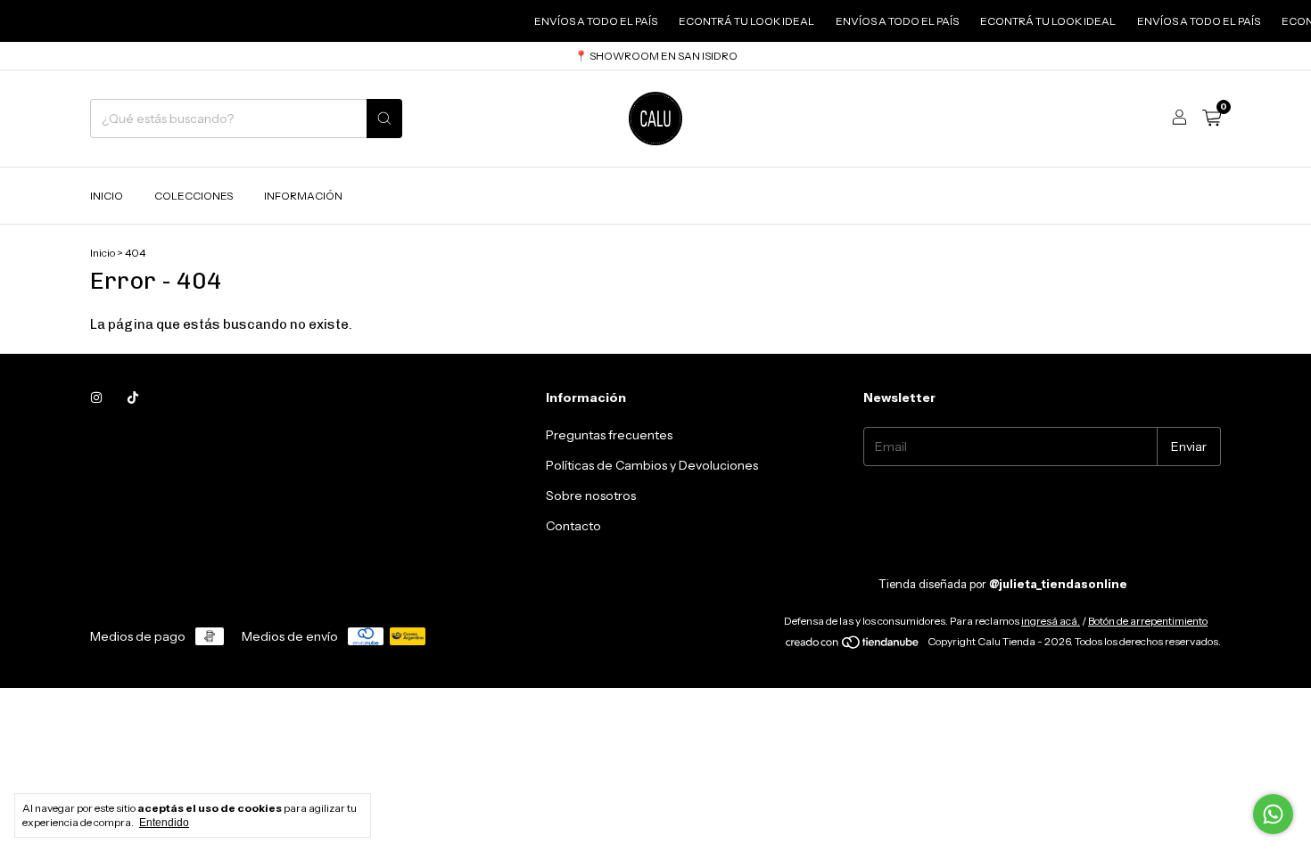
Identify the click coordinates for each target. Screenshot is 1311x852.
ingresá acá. (1050, 620)
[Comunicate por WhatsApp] (1273, 814)
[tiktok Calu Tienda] (133, 397)
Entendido (164, 822)
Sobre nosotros (591, 495)
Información (303, 195)
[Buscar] (384, 118)
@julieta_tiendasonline (1058, 584)
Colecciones (193, 195)
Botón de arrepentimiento (1148, 620)
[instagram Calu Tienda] (96, 397)
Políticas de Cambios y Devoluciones (652, 465)
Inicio (106, 195)
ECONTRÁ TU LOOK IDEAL (737, 21)
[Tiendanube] (853, 645)
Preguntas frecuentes (609, 435)
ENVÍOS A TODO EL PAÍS (586, 21)
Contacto (573, 526)
